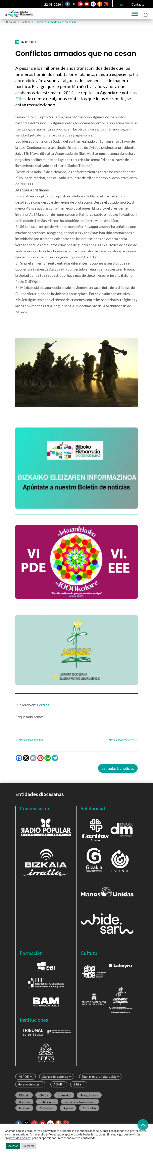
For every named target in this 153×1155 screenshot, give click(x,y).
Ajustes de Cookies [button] (18, 1138)
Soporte (68, 1108)
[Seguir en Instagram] (80, 4)
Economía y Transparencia (80, 1101)
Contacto (137, 4)
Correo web (46, 1108)
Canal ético (89, 1108)
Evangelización (89, 1095)
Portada (43, 705)
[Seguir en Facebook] (67, 4)
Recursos (24, 1101)
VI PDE (23, 1077)
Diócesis (24, 1095)
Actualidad (64, 1095)
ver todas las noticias (118, 768)
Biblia (77, 1084)
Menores (24, 1108)
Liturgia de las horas (54, 1077)
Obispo (43, 1095)
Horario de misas (29, 1084)
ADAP (58, 1084)
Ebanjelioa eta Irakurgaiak (99, 1077)
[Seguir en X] (73, 4)
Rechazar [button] (29, 1145)
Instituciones (47, 1101)
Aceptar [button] (13, 1145)
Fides (20, 98)
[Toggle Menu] (134, 14)
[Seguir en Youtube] (86, 4)
